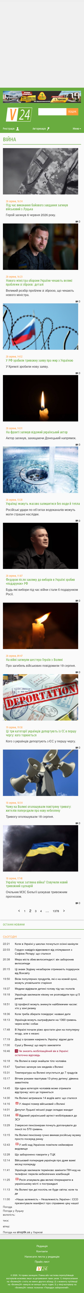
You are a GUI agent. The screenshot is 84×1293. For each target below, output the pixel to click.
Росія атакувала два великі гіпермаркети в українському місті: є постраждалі (44, 1181)
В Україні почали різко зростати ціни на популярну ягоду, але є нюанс (47, 1031)
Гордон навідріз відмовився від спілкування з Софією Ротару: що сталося (43, 951)
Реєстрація (8, 128)
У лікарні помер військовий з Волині (42, 1104)
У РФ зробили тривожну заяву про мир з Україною (39, 360)
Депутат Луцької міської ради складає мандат (44, 1109)
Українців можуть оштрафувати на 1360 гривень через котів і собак (45, 1021)
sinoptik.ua (23, 1232)
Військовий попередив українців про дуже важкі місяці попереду (45, 1162)
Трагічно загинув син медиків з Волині (39, 1067)
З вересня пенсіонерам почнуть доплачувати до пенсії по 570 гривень (46, 1127)
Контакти (42, 1251)
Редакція (42, 1246)
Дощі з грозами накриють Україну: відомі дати (44, 1039)
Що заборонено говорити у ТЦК (35, 1154)
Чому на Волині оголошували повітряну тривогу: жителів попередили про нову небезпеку (38, 808)
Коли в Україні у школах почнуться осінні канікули (46, 944)
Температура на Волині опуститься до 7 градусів (46, 1072)
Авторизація (39, 128)
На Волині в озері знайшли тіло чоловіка (40, 1061)
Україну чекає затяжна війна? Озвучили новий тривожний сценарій (37, 884)
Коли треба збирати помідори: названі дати (43, 1014)
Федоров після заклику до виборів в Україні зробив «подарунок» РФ (40, 581)
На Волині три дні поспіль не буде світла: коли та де (46, 1191)
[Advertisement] (42, 44)
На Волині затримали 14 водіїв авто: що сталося (46, 1098)
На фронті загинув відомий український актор (37, 432)
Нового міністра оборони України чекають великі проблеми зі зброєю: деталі (39, 282)
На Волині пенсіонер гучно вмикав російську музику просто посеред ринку (48, 1137)
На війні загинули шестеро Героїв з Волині (34, 660)
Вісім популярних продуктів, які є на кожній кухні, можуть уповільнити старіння (46, 981)
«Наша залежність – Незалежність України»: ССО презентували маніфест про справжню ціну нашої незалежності (47, 1203)
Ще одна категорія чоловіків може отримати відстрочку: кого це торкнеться (43, 1090)
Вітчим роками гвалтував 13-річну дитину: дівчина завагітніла (46, 1080)
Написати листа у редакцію (42, 1256)
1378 (56, 911)
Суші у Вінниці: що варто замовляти (38, 1045)
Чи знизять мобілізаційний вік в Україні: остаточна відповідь (42, 1053)
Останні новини (14, 924)
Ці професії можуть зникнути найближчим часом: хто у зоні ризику (46, 1006)
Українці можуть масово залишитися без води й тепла (43, 503)
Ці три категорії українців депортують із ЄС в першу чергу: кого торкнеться (41, 733)
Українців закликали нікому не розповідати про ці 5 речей (47, 996)
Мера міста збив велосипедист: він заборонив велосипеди (44, 961)
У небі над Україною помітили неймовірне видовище (44, 1146)
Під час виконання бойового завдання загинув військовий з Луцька (37, 207)
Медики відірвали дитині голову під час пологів (45, 988)
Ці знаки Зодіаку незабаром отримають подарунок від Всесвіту (47, 971)
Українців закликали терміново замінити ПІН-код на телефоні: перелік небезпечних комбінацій (47, 1172)
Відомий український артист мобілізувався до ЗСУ (46, 1117)
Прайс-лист (42, 1261)
